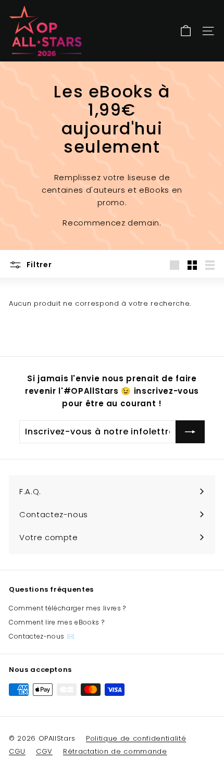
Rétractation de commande (115, 751)
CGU (17, 751)
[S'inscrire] (190, 431)
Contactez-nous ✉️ (41, 636)
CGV (44, 751)
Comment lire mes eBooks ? (56, 622)
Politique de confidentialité (136, 738)
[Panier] (185, 31)
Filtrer (38, 264)
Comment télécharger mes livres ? (67, 608)
